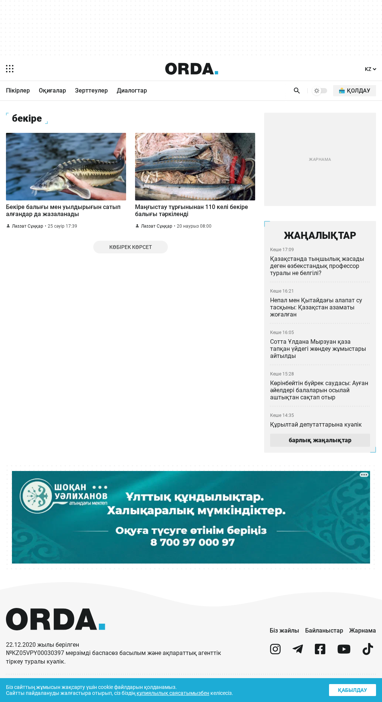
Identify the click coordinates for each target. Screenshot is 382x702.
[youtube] (344, 652)
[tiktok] (368, 652)
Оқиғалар (52, 90)
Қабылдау (352, 690)
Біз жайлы (284, 630)
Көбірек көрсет (130, 247)
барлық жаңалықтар (320, 440)
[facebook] (320, 652)
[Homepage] (191, 69)
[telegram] (297, 652)
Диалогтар (132, 90)
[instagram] (275, 652)
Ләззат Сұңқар (27, 226)
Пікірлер (18, 90)
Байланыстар (324, 630)
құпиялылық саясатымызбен (173, 693)
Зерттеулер (91, 90)
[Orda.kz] (55, 637)
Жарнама (362, 630)
